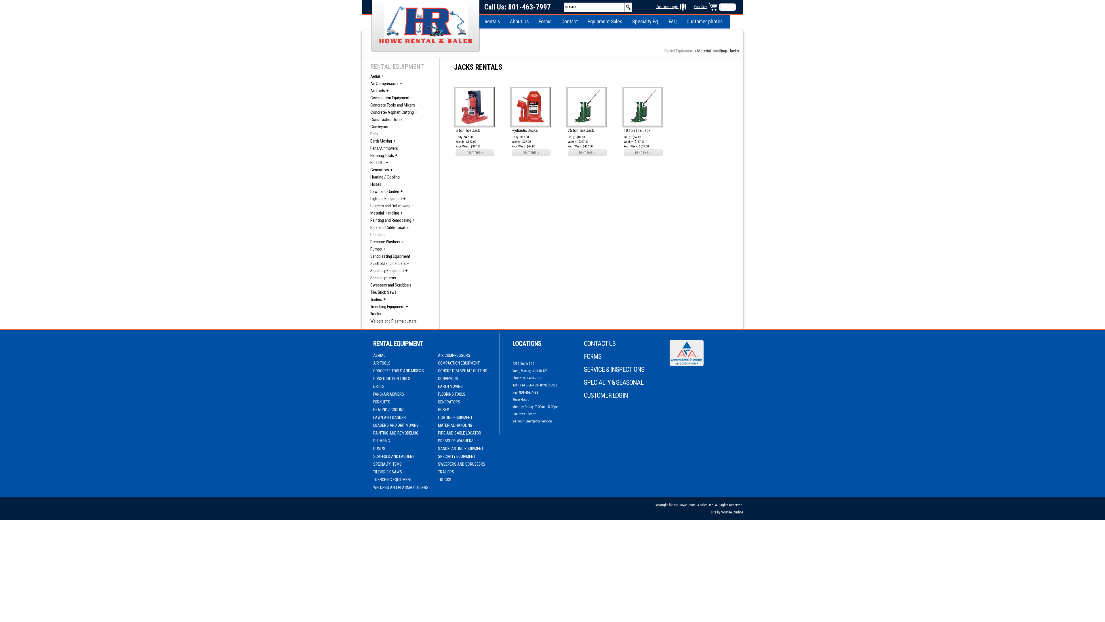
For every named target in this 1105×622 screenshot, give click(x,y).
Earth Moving (381, 141)
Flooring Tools (382, 155)
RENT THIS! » (475, 153)
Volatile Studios (732, 512)
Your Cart (700, 7)
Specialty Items (383, 277)
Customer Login (667, 7)
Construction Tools (386, 119)
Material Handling (384, 213)
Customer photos (705, 21)
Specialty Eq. (645, 21)
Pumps (376, 249)
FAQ (673, 21)
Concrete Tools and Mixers (392, 105)
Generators (379, 169)
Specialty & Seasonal (613, 382)
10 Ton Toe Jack (637, 130)
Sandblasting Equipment (390, 256)
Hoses (375, 184)
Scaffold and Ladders (388, 263)
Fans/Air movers (384, 148)
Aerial (375, 76)
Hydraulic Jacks (525, 130)
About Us (519, 21)
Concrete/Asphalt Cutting (392, 112)
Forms (545, 21)
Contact (569, 21)
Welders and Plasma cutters (393, 321)
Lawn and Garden (384, 191)
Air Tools (377, 90)
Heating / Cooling (385, 177)
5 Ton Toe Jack (468, 130)
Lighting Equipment (386, 198)
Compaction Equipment (389, 97)
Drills (374, 133)
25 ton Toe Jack (581, 130)
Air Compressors (384, 83)
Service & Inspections (614, 369)
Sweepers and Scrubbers (390, 285)
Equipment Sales (605, 21)
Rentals (492, 21)
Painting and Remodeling (390, 220)
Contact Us (600, 344)
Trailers (376, 299)
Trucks (375, 313)
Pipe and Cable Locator (389, 227)
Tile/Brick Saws (383, 292)
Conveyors (379, 126)
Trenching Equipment (387, 306)
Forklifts (377, 162)
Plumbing (378, 234)
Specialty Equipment (387, 270)
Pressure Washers (385, 241)
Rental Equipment (679, 51)
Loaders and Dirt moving (390, 205)
